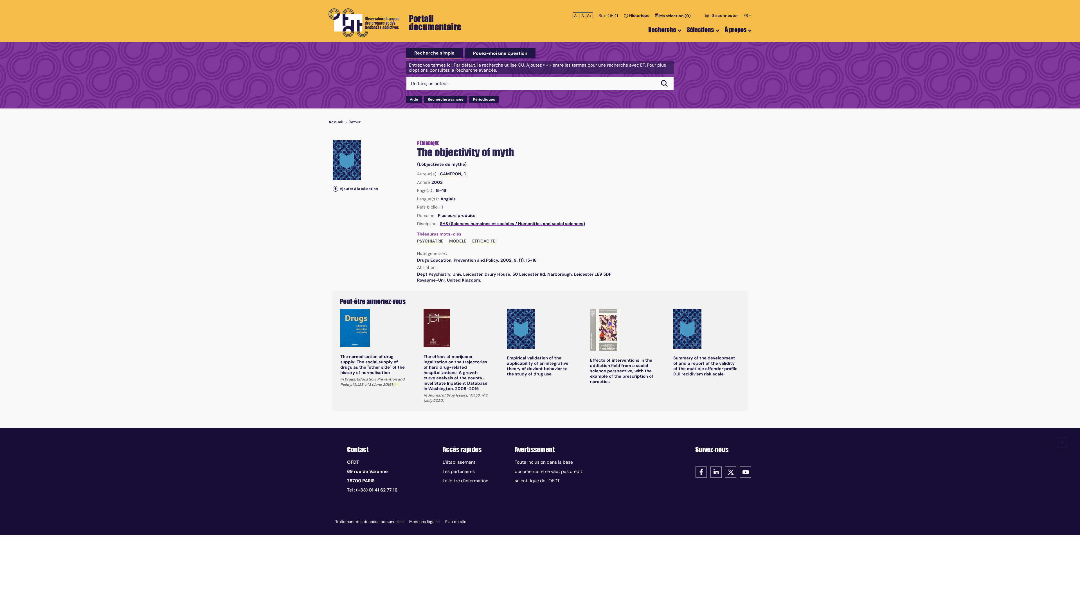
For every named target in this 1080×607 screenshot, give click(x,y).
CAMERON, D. (454, 174)
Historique (638, 15)
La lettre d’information (465, 481)
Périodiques (484, 99)
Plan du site (455, 521)
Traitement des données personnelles (369, 521)
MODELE (458, 241)
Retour (355, 121)
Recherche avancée (446, 99)
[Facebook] (701, 472)
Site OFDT (608, 16)
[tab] (434, 53)
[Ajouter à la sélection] (335, 189)
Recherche (662, 29)
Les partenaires (459, 471)
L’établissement (459, 462)
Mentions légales (424, 521)
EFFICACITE (484, 241)
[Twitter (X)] (730, 472)
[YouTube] (745, 472)
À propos (735, 29)
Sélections (700, 29)
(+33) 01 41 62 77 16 (376, 490)
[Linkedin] (716, 472)
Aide (414, 99)
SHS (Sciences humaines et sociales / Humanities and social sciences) (512, 224)
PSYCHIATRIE (430, 241)
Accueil (335, 121)
